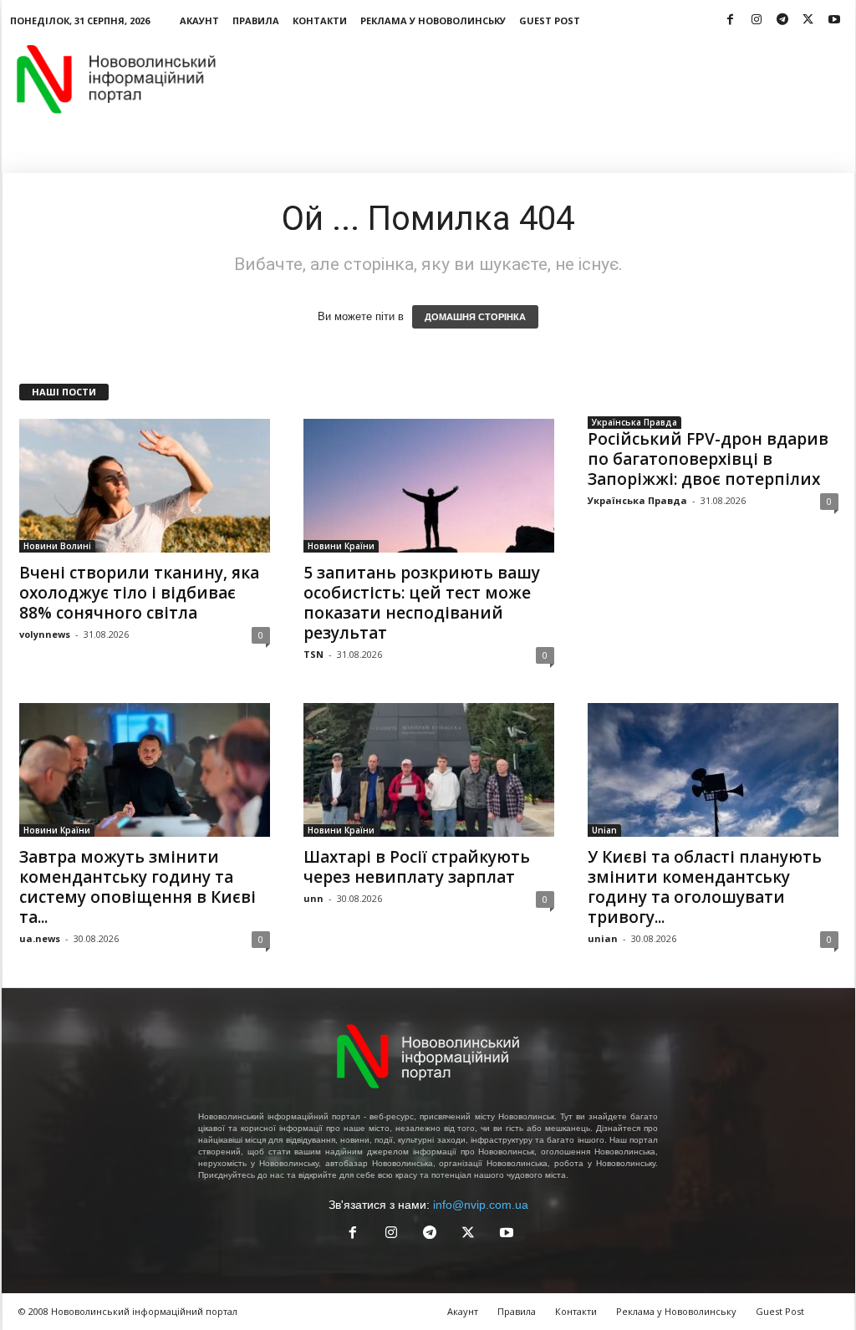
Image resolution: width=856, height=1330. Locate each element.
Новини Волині (57, 546)
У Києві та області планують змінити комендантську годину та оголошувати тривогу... (705, 887)
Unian (604, 830)
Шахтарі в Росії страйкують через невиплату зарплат (416, 867)
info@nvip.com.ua (480, 1204)
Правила (255, 20)
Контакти (320, 20)
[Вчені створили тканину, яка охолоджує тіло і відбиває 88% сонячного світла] (144, 486)
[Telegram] (782, 20)
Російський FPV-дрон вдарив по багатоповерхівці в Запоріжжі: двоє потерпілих (708, 459)
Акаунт (199, 20)
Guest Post (549, 20)
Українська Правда (634, 422)
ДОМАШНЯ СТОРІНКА (475, 317)
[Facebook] (731, 20)
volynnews (44, 634)
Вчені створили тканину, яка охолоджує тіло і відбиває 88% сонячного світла (139, 593)
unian (603, 938)
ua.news (39, 938)
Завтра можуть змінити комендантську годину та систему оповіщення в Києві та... (137, 887)
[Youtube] (834, 20)
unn (313, 898)
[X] (808, 20)
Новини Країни (341, 546)
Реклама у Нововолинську (433, 20)
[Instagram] (756, 20)
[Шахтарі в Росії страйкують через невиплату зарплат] (428, 770)
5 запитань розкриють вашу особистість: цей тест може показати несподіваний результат (421, 603)
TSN (313, 654)
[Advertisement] (551, 78)
